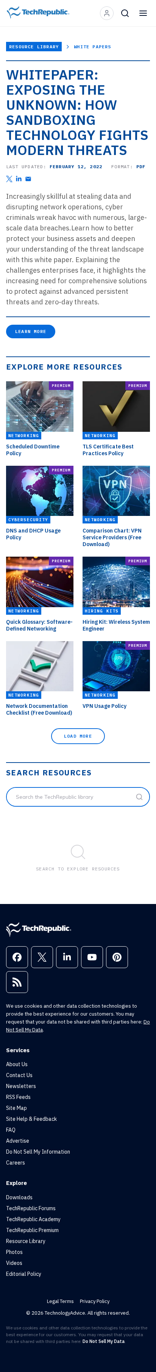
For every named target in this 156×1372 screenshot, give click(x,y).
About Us (17, 1064)
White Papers (92, 46)
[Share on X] (9, 179)
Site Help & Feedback (31, 1119)
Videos (14, 1263)
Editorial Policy (23, 1274)
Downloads (19, 1197)
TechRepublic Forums (31, 1208)
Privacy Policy (94, 1301)
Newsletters (21, 1086)
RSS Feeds (18, 1097)
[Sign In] (107, 13)
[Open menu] (143, 13)
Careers (15, 1162)
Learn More (30, 331)
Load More (78, 736)
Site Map (16, 1108)
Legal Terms (60, 1301)
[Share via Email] (28, 179)
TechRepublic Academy (33, 1219)
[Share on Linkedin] (19, 179)
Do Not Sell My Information (38, 1151)
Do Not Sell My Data (104, 1341)
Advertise (17, 1140)
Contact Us (19, 1075)
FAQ (11, 1129)
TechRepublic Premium (32, 1230)
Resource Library (34, 46)
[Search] (125, 13)
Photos (14, 1252)
